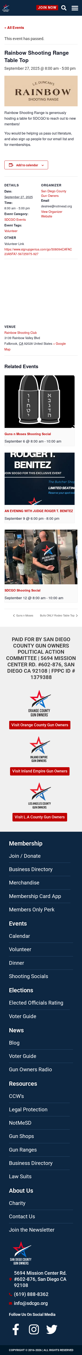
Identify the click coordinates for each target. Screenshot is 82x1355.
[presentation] (40, 401)
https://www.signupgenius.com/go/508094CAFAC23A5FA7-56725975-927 (38, 251)
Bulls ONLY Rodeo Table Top (57, 615)
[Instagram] (34, 1329)
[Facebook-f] (16, 1329)
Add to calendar (27, 165)
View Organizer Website (51, 213)
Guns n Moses (24, 615)
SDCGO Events (15, 219)
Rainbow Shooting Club (20, 332)
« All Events (14, 27)
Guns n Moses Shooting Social (28, 434)
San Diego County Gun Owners (53, 193)
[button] (75, 7)
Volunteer (10, 231)
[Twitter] (52, 1329)
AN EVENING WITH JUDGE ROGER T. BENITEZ (39, 511)
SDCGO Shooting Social (22, 590)
